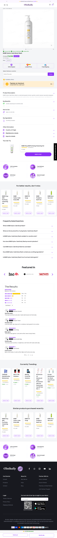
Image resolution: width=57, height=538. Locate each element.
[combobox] (7, 5)
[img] (12, 309)
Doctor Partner (43, 482)
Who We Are (24, 479)
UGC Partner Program (44, 489)
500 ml (8, 60)
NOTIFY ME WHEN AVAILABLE (55, 152)
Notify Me (41, 535)
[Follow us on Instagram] (39, 469)
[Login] (50, 5)
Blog (22, 486)
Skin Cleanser (9, 8)
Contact (5, 486)
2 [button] (26, 355)
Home (4, 8)
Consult (5, 479)
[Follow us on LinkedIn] (50, 469)
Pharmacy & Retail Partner (45, 486)
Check (50, 74)
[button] (23, 531)
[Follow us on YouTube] (45, 469)
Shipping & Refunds (8, 505)
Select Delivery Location (9, 71)
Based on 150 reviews (10, 291)
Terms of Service (7, 498)
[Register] (46, 499)
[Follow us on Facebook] (29, 469)
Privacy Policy (6, 501)
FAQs (22, 482)
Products (5, 482)
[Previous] (3, 49)
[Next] (53, 49)
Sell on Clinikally (43, 479)
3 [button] (28, 355)
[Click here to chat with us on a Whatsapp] (34, 469)
